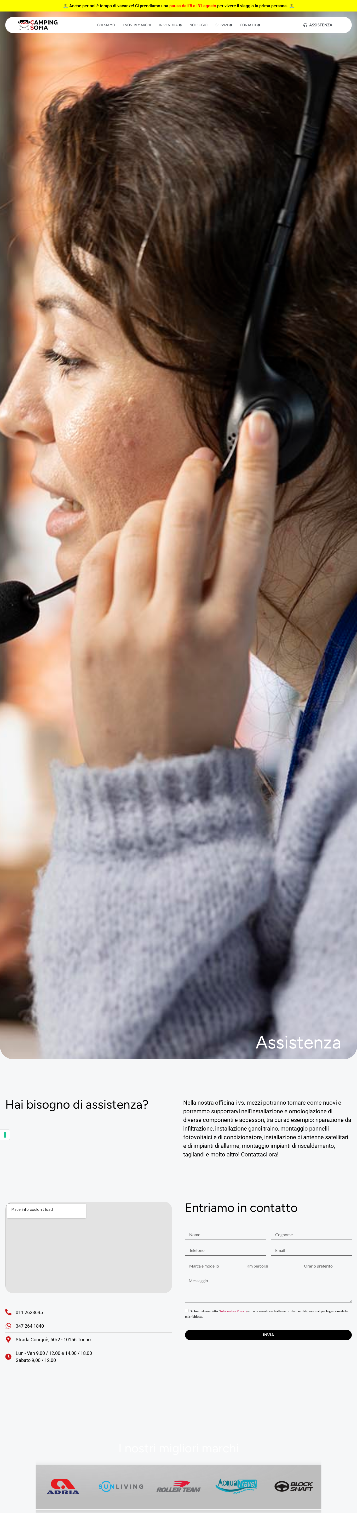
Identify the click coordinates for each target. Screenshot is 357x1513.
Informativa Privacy (233, 1311)
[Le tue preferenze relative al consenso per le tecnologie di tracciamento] (5, 1135)
